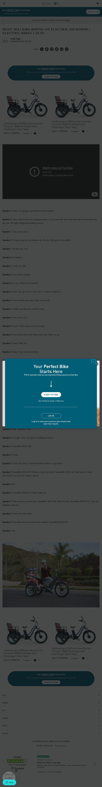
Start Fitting (51, 395)
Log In (51, 416)
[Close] (93, 362)
